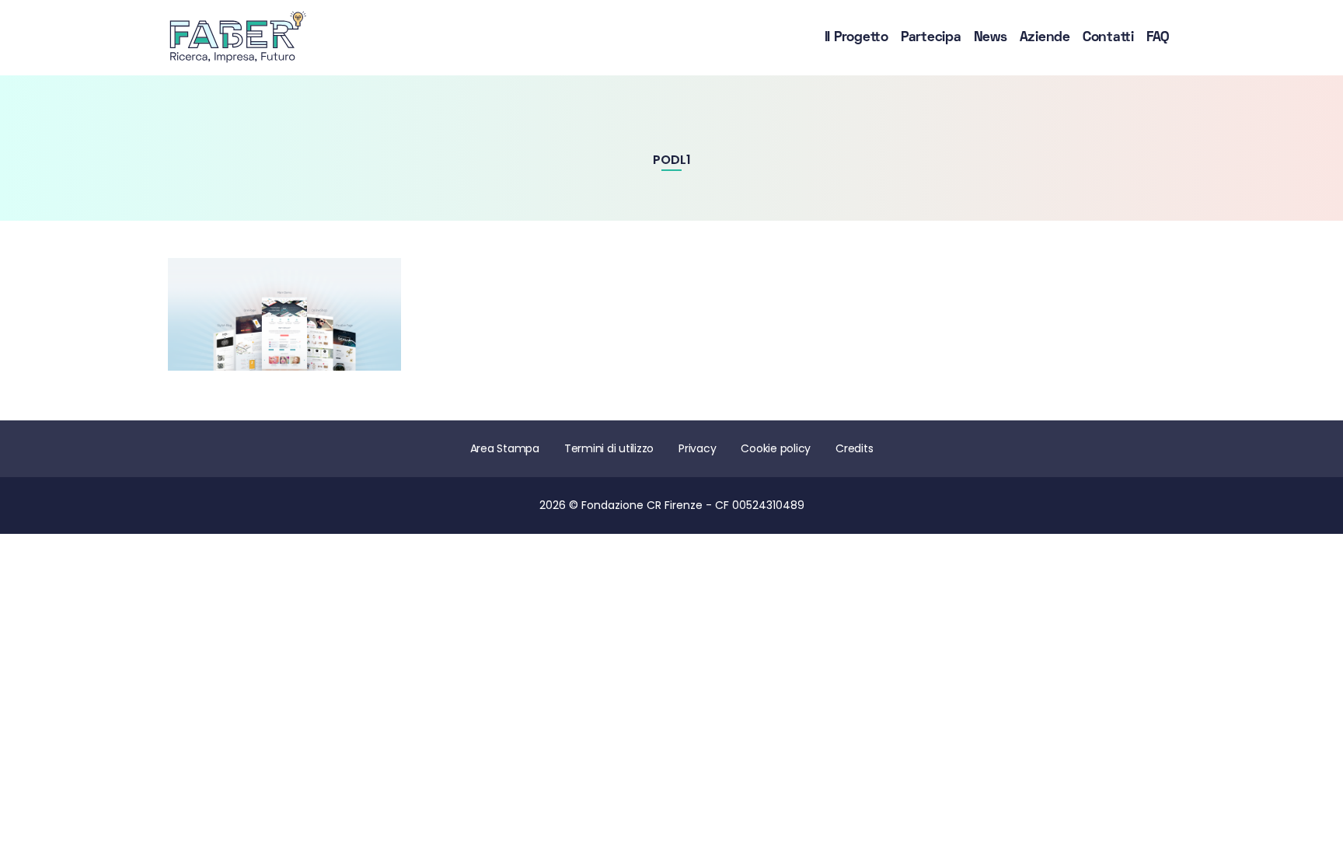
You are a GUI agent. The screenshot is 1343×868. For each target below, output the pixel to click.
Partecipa (931, 37)
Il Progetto (856, 37)
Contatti (1108, 37)
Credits (854, 448)
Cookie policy (776, 448)
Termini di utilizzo (609, 448)
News (990, 37)
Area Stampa (504, 448)
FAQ (1157, 37)
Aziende (1045, 37)
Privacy (697, 448)
